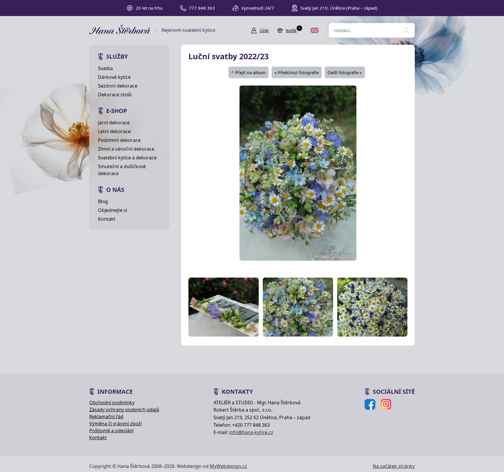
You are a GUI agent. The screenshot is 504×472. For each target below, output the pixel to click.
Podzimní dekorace (119, 140)
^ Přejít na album (248, 72)
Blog (103, 201)
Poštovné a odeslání (111, 430)
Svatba (105, 68)
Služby (117, 56)
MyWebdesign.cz (228, 466)
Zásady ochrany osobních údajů (124, 409)
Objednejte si (112, 210)
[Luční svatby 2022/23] (297, 172)
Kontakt (107, 219)
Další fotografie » (345, 72)
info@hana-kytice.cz (251, 432)
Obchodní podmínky (111, 402)
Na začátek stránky (394, 466)
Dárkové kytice (114, 77)
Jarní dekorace (114, 122)
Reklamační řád (106, 416)
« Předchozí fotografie (296, 72)
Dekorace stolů (115, 94)
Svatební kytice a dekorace (127, 157)
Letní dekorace (114, 131)
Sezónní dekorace (117, 86)
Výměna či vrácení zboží (115, 423)
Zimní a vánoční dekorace (126, 149)
